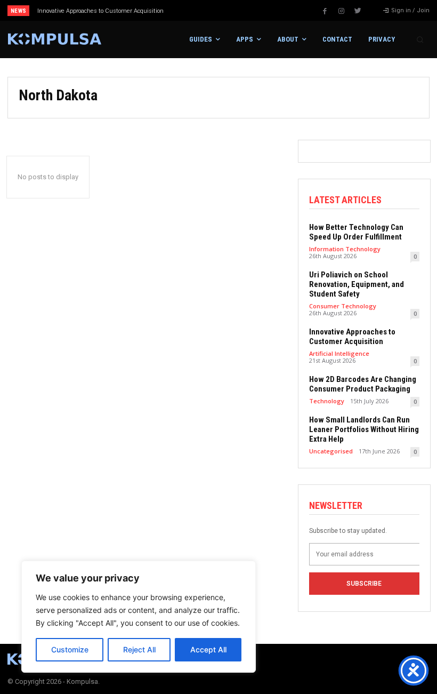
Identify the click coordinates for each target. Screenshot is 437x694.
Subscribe (364, 583)
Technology (326, 401)
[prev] (223, 10)
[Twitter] (358, 11)
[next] (240, 10)
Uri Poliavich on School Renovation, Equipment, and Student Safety (356, 284)
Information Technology (345, 249)
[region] (138, 617)
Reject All (139, 649)
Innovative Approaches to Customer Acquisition (100, 10)
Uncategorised (331, 451)
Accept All (208, 649)
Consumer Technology (342, 306)
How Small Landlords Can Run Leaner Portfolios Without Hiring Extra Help (364, 429)
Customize (69, 649)
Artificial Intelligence (339, 353)
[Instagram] (342, 11)
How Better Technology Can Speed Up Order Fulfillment (356, 232)
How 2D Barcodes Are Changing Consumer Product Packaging (362, 384)
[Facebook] (325, 11)
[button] (420, 39)
